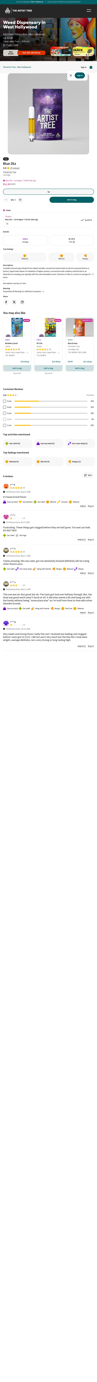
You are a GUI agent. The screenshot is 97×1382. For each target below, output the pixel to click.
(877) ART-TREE (10, 45)
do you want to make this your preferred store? (64, 2)
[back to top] (91, 1376)
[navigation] (89, 10)
